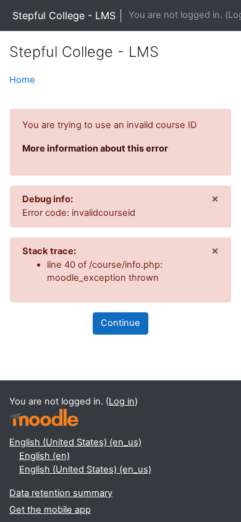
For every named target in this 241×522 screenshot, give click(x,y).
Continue (120, 322)
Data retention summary (60, 492)
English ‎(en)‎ (44, 455)
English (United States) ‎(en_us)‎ (75, 442)
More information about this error (95, 148)
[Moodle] (43, 418)
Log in (122, 401)
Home (22, 79)
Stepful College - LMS (64, 15)
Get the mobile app (50, 509)
